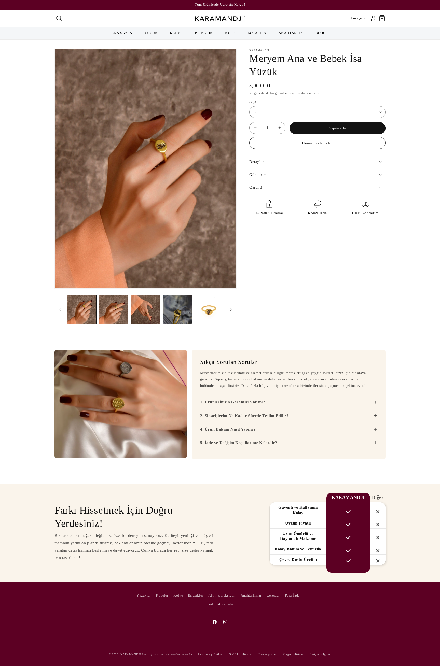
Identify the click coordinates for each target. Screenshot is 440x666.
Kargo (274, 93)
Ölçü (252, 102)
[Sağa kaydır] (231, 309)
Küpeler (162, 595)
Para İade (292, 595)
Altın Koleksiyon (222, 595)
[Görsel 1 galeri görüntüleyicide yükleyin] (81, 309)
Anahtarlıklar (251, 595)
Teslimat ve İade (220, 604)
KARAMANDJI (130, 654)
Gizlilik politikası (240, 654)
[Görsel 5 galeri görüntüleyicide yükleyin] (209, 309)
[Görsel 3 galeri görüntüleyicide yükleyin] (145, 309)
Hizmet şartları (268, 654)
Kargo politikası (293, 654)
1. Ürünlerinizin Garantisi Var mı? (288, 402)
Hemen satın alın (317, 143)
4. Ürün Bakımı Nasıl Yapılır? (288, 429)
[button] (58, 18)
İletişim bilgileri (321, 654)
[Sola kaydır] (60, 309)
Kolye (178, 595)
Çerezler (273, 595)
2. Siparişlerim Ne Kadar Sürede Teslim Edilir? (288, 415)
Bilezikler (195, 595)
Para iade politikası (211, 654)
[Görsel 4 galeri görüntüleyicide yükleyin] (177, 309)
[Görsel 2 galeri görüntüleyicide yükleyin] (113, 309)
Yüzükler (143, 595)
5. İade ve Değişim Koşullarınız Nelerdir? (288, 443)
